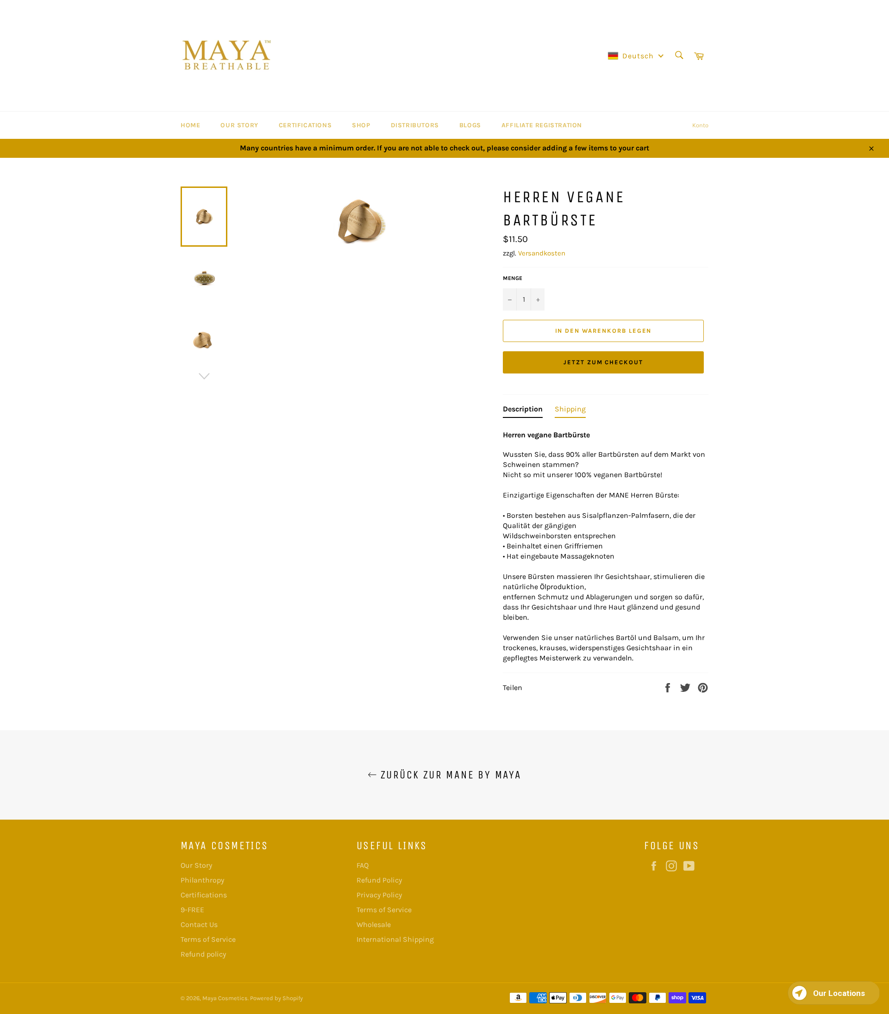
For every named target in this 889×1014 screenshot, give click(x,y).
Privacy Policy (379, 894)
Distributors (415, 125)
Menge (512, 278)
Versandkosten (541, 253)
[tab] (523, 411)
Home (190, 125)
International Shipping (395, 939)
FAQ (363, 865)
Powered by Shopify (276, 998)
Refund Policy (379, 880)
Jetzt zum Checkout (603, 362)
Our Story (239, 125)
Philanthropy (202, 880)
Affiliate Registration (541, 125)
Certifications (305, 125)
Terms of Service (208, 939)
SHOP (361, 125)
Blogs (470, 125)
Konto (700, 125)
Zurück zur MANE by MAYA (449, 774)
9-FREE (192, 909)
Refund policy (203, 954)
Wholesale (374, 924)
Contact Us (199, 924)
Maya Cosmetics (225, 998)
